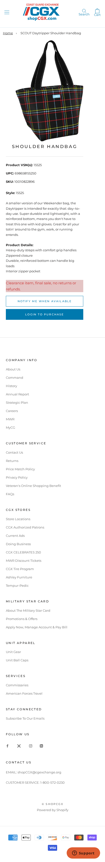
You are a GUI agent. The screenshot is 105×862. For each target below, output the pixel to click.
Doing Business (18, 544)
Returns (12, 460)
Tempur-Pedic (17, 585)
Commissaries (17, 685)
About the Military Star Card (28, 610)
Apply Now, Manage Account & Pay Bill (36, 627)
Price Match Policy (20, 469)
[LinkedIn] (41, 745)
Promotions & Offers (21, 619)
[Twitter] (19, 745)
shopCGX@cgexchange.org (39, 772)
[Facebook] (7, 745)
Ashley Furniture (19, 577)
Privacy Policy (17, 477)
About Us (13, 369)
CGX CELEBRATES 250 (23, 552)
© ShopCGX (52, 804)
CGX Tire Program (20, 569)
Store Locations (18, 519)
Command (14, 377)
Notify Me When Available (45, 301)
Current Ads (15, 535)
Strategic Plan (17, 402)
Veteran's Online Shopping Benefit (33, 485)
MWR (10, 419)
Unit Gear (13, 652)
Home (8, 33)
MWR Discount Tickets (23, 560)
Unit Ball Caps (17, 660)
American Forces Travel (24, 693)
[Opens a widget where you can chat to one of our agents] (83, 853)
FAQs (10, 494)
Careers (12, 411)
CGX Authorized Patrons (25, 527)
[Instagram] (30, 745)
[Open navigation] (6, 12)
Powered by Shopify (52, 810)
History (11, 386)
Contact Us (14, 452)
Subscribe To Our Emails (25, 718)
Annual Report (17, 394)
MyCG (10, 427)
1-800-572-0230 (52, 782)
